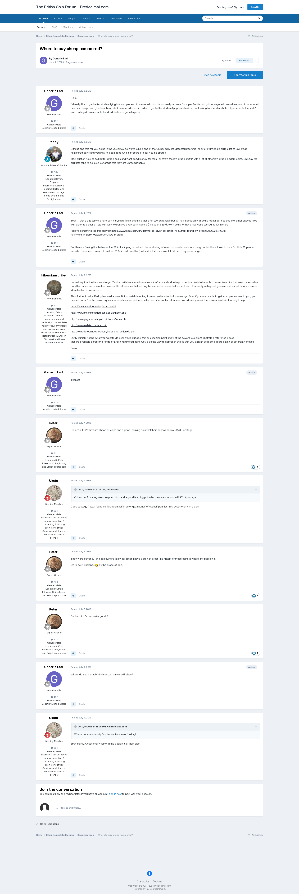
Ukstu (53, 480)
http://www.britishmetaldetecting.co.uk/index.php (98, 312)
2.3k (55, 172)
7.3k (55, 453)
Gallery (100, 18)
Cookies (157, 881)
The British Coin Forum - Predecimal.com (72, 7)
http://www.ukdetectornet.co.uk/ (89, 325)
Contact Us (143, 881)
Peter (53, 423)
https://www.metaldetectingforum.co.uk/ (93, 306)
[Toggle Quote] (75, 489)
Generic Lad (60, 58)
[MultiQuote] (73, 128)
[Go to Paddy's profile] (54, 154)
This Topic (245, 18)
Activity (58, 18)
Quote (82, 128)
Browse (43, 18)
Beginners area (74, 62)
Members (68, 27)
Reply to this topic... (69, 807)
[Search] (259, 18)
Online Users (86, 27)
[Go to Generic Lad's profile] (43, 60)
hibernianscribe (53, 275)
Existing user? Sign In (230, 7)
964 (55, 510)
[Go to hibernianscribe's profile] (54, 287)
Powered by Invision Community (149, 889)
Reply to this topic (245, 74)
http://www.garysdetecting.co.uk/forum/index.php (99, 319)
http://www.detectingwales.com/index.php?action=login (102, 331)
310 (55, 305)
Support (72, 18)
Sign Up (255, 7)
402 (55, 121)
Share (228, 60)
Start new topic (212, 74)
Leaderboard (135, 18)
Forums (41, 27)
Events (86, 18)
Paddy (53, 142)
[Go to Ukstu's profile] (54, 493)
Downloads (116, 18)
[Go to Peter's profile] (54, 435)
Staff (54, 27)
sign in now (115, 793)
